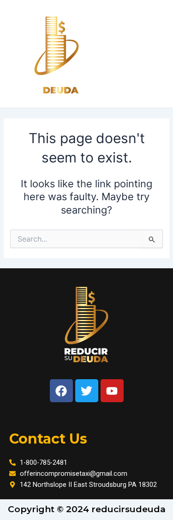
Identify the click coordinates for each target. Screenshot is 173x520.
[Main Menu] (154, 54)
